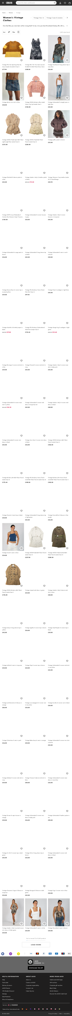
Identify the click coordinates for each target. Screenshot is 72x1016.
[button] (22, 1009)
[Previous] (31, 17)
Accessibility (67, 1013)
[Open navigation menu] (3, 3)
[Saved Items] (65, 3)
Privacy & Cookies (53, 1013)
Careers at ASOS (30, 982)
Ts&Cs (60, 1013)
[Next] (67, 17)
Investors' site (29, 988)
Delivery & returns (7, 985)
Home (4, 13)
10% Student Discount (8, 991)
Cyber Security (30, 991)
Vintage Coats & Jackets (55, 18)
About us (28, 980)
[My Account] (60, 3)
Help (3, 980)
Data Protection (6, 996)
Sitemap (4, 994)
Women (11, 13)
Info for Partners (54, 991)
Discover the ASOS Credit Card (58, 994)
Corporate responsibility (32, 985)
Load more (36, 945)
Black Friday (53, 988)
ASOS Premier (6, 988)
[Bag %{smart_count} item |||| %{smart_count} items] (69, 3)
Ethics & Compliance (8, 999)
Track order (5, 982)
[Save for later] (21, 60)
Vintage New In (39, 18)
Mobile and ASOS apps (56, 980)
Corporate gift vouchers (56, 985)
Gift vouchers (53, 982)
